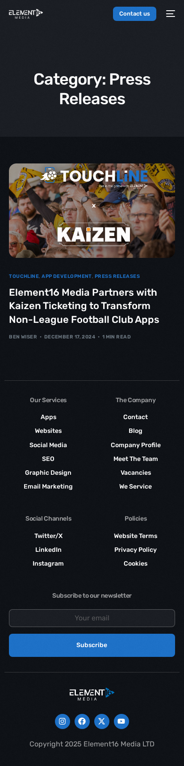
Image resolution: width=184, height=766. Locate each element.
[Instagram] (62, 721)
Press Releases (117, 276)
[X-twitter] (101, 721)
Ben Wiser (23, 337)
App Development (67, 276)
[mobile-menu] (170, 14)
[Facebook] (82, 721)
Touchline (24, 276)
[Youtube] (121, 721)
